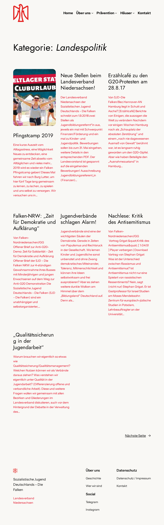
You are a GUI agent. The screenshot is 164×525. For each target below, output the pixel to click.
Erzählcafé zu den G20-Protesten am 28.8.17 (128, 81)
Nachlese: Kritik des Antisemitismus (129, 219)
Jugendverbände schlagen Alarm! (79, 219)
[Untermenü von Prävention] (116, 13)
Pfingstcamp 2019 (33, 135)
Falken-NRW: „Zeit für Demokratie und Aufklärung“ (34, 222)
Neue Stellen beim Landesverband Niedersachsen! (81, 81)
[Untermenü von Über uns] (92, 13)
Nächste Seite (138, 436)
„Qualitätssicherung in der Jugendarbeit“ (33, 341)
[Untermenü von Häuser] (134, 13)
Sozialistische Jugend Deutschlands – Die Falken (29, 484)
